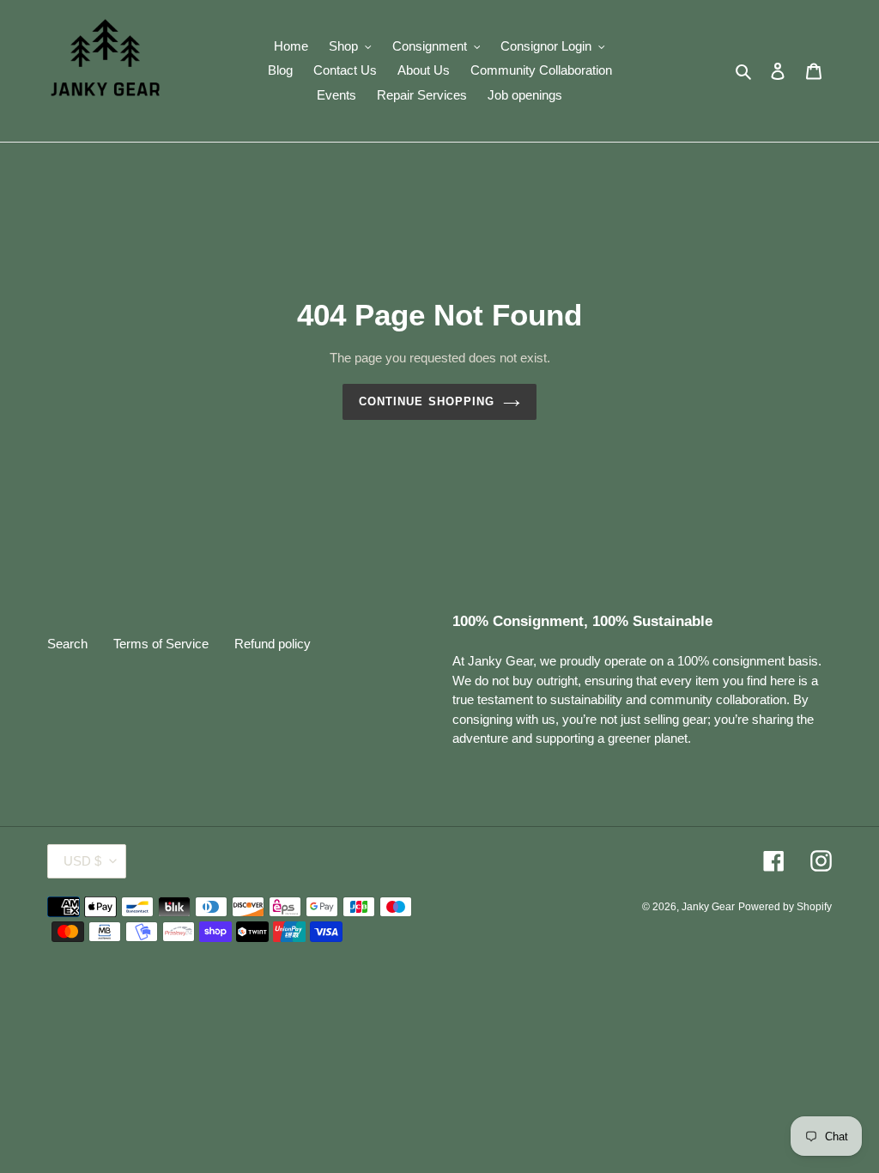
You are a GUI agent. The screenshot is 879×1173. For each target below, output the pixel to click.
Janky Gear (708, 907)
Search (67, 643)
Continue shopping (426, 401)
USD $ (82, 861)
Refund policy (272, 643)
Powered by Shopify (785, 907)
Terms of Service (161, 643)
